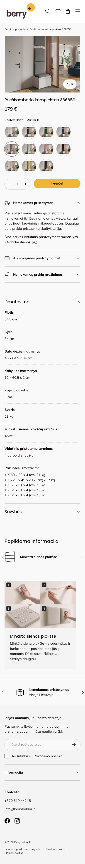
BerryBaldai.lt (22, 842)
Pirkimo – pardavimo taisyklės (22, 849)
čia (58, 228)
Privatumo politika (48, 756)
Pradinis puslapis (15, 29)
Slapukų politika (14, 853)
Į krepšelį (57, 183)
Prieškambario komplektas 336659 (50, 29)
